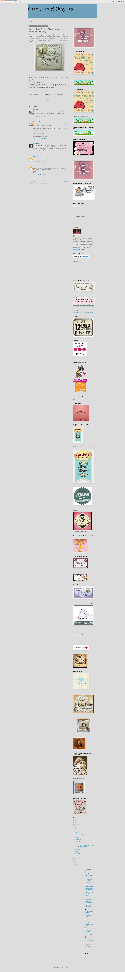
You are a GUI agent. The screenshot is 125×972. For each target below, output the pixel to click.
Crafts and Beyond (50, 9)
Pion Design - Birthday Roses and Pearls (88, 915)
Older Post (66, 181)
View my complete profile (79, 249)
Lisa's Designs (89, 939)
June (77, 843)
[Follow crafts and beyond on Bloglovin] (81, 257)
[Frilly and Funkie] (83, 713)
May (77, 849)
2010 (76, 862)
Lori (34, 109)
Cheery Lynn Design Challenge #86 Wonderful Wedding (43, 91)
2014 (76, 828)
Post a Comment (36, 178)
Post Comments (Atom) (41, 183)
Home (49, 181)
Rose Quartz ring (89, 940)
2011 (76, 860)
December (78, 832)
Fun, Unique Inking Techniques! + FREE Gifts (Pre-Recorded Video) (89, 879)
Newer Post (33, 181)
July (77, 841)
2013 (76, 831)
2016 (76, 824)
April (77, 851)
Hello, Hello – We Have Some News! (89, 894)
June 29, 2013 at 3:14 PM (39, 117)
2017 (76, 822)
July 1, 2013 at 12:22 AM (39, 174)
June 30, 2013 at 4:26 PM (39, 161)
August (78, 839)
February (78, 855)
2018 (76, 820)
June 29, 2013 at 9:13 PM (39, 138)
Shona (35, 143)
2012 (76, 858)
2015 (76, 826)
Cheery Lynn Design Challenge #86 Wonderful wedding (85, 846)
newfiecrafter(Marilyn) (80, 236)
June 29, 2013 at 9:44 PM (39, 152)
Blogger (69, 967)
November (78, 835)
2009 (76, 865)
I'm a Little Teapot (37, 122)
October (78, 837)
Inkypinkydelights (38, 157)
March (77, 853)
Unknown (35, 166)
